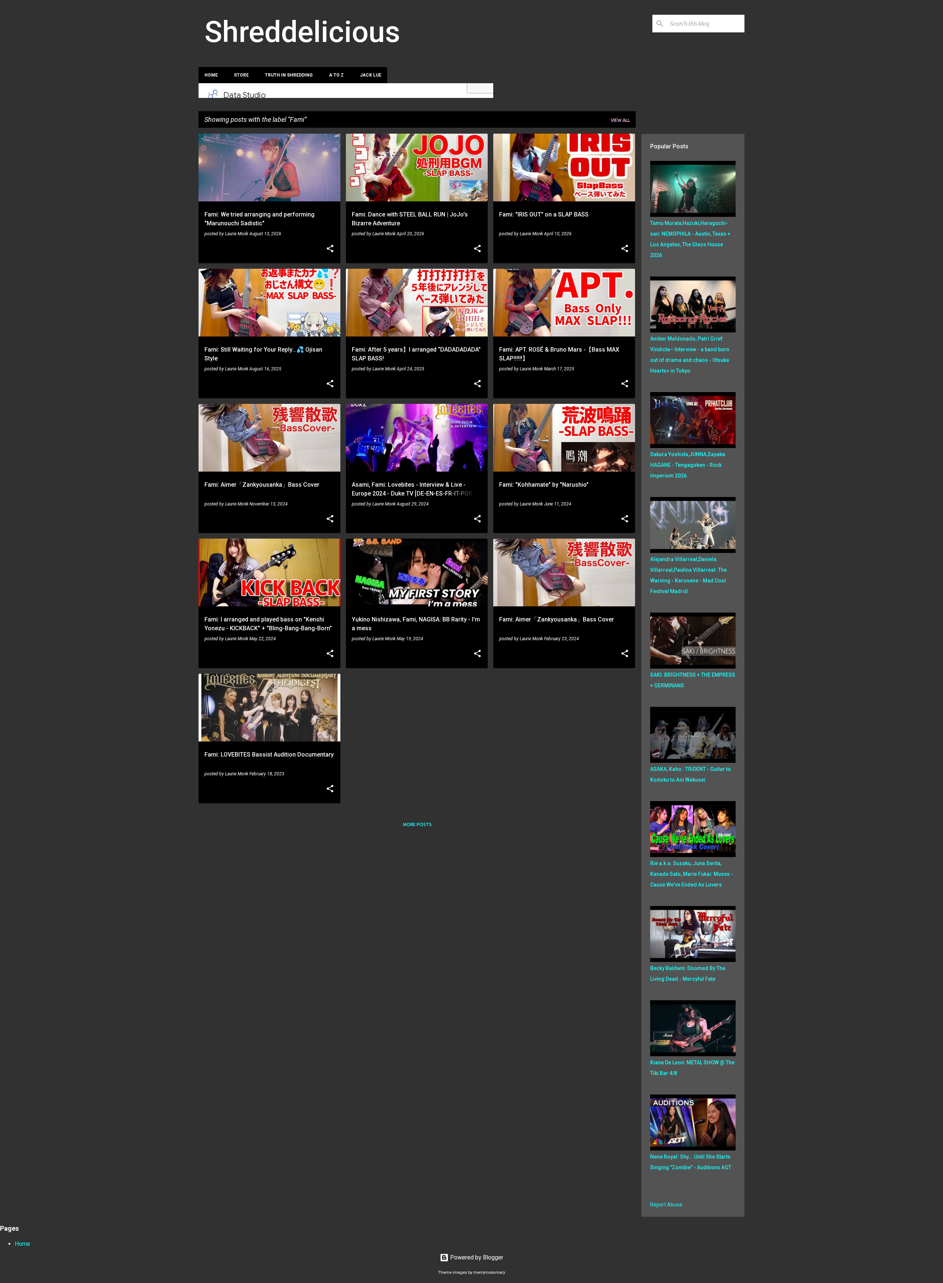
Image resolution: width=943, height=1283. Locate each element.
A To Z (336, 75)
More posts (417, 824)
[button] (330, 249)
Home (211, 75)
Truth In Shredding (289, 75)
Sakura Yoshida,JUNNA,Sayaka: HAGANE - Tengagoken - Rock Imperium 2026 (688, 465)
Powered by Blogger (476, 1257)
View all (620, 120)
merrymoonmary (489, 1272)
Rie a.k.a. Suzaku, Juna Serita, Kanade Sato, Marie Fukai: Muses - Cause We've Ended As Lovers (691, 874)
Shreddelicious (302, 32)
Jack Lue (370, 75)
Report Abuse (666, 1205)
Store (241, 75)
